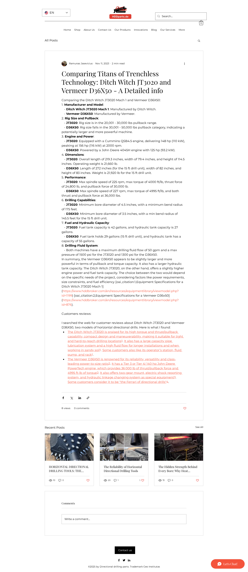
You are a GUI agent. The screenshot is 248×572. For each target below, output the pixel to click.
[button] (201, 22)
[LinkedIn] (129, 560)
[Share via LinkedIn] (79, 397)
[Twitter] (124, 560)
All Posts (51, 40)
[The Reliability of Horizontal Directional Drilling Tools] (124, 447)
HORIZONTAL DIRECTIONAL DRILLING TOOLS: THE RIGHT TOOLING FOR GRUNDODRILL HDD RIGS (69, 469)
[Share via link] (88, 397)
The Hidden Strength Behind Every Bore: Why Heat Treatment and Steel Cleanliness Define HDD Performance (177, 469)
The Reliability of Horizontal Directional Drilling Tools (123, 469)
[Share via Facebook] (63, 397)
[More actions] (184, 64)
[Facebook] (119, 560)
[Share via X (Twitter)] (71, 397)
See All (199, 427)
